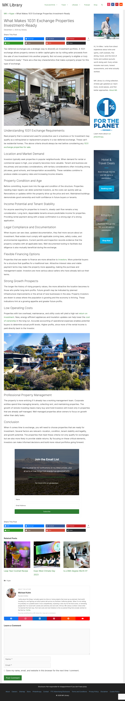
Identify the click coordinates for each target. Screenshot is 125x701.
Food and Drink (50, 5)
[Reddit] (68, 618)
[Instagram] (25, 618)
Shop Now (106, 241)
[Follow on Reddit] (121, 4)
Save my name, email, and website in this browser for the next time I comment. (42, 670)
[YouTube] (82, 618)
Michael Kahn (24, 593)
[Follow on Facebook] (112, 4)
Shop (95, 5)
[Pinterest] (54, 618)
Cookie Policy (114, 692)
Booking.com (106, 189)
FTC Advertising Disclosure (60, 692)
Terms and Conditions (79, 692)
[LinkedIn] (40, 618)
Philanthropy (37, 692)
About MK (113, 90)
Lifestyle (75, 5)
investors (62, 259)
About (8, 692)
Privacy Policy (94, 692)
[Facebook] (11, 618)
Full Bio (28, 610)
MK (5, 13)
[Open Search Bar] (102, 5)
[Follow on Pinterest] (116, 4)
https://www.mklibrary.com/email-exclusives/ (47, 477)
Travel (63, 5)
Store (29, 692)
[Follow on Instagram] (108, 4)
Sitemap (22, 692)
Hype (11, 13)
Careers (14, 692)
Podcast (87, 5)
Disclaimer (104, 692)
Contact (46, 692)
